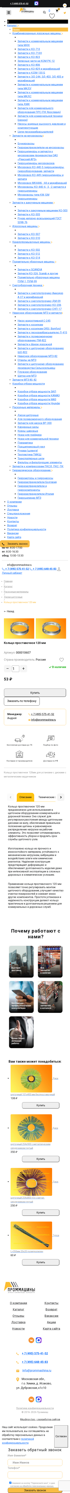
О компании (14, 501)
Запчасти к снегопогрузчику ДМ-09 (39, 301)
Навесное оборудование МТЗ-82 (37, 356)
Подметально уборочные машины (33, 261)
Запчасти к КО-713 (29, 49)
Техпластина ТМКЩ (29, 454)
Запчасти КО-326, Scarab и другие (38, 273)
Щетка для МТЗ (27, 375)
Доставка (13, 509)
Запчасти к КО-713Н (30, 53)
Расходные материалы (26, 407)
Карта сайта (14, 537)
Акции (51, 1322)
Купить (35, 692)
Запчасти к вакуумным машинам (32, 202)
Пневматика (25, 442)
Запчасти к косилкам (30, 324)
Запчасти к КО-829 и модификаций (39, 68)
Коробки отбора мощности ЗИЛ (37, 391)
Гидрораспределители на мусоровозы (41, 147)
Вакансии (13, 533)
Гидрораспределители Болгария (37, 482)
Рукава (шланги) (28, 450)
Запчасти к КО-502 (29, 249)
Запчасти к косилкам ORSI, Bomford (39, 328)
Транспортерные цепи (31, 458)
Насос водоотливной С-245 (34, 320)
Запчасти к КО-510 (29, 238)
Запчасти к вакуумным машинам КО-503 (43, 210)
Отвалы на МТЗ (27, 360)
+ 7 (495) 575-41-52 (19, 3)
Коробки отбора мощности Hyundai (39, 403)
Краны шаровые (28, 430)
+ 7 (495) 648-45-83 (35, 1362)
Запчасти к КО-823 (29, 57)
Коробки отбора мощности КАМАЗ (39, 395)
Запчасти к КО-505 (29, 214)
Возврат (12, 525)
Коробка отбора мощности (28, 383)
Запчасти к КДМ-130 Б (31, 72)
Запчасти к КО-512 (29, 253)
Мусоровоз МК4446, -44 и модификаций (42, 183)
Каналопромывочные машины (31, 242)
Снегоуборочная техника (27, 285)
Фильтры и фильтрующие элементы (40, 462)
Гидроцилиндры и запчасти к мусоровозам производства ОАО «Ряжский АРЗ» (38, 155)
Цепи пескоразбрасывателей (35, 131)
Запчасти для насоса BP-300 (35, 423)
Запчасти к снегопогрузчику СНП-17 (40, 308)
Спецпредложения (18, 513)
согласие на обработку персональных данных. (32, 1486)
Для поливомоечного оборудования (40, 419)
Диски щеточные (28, 415)
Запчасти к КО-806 (29, 64)
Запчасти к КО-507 (29, 234)
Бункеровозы (26, 143)
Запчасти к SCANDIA (30, 269)
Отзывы (12, 505)
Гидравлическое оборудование (31, 470)
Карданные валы (28, 427)
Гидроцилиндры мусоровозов (36, 163)
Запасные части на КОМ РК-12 (36, 60)
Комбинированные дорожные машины (37, 33)
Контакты (13, 521)
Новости (12, 517)
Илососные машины (25, 226)
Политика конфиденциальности (26, 529)
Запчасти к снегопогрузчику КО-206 (39, 305)
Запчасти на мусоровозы (27, 135)
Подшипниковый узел (31, 446)
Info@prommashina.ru (43, 719)
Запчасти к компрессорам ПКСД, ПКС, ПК (37, 466)
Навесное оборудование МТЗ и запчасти (37, 312)
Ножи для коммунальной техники (38, 438)
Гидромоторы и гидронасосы (35, 478)
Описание (25, 797)
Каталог (12, 25)
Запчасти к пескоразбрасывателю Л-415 (42, 332)
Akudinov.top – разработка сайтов (40, 1419)
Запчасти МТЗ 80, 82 (24, 379)
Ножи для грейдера (30, 434)
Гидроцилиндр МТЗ (29, 497)
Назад (16, 29)
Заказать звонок (17, 543)
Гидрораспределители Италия (36, 493)
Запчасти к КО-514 (29, 257)
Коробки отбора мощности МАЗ (37, 399)
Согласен (61, 1436)
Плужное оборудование (32, 371)
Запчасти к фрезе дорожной (35, 344)
